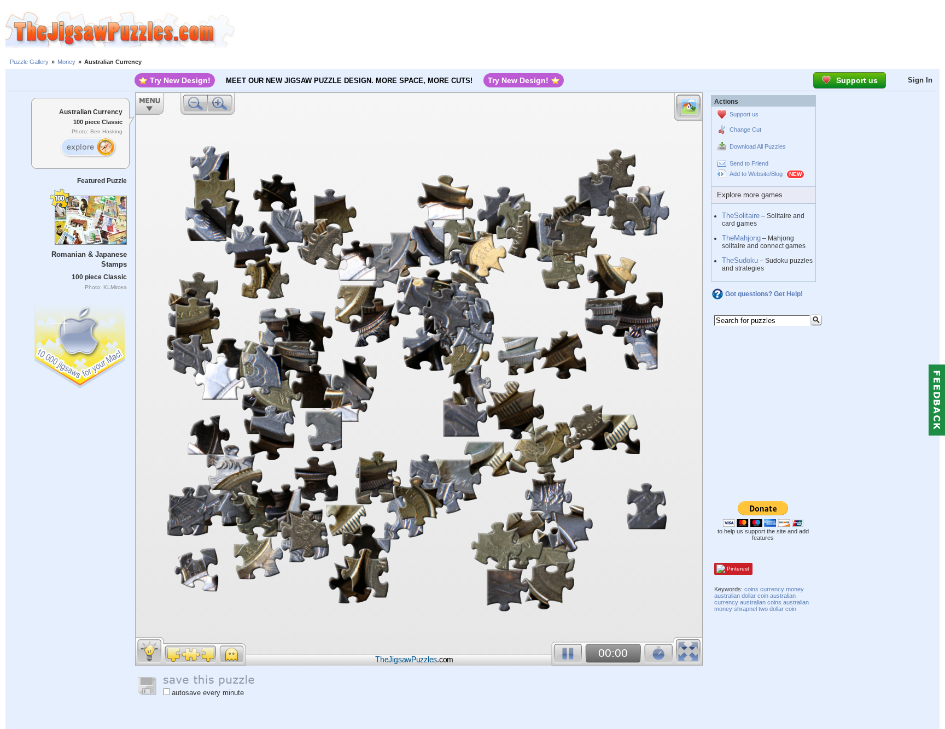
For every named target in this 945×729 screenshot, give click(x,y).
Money (66, 61)
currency (772, 589)
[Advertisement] (590, 30)
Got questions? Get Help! (764, 294)
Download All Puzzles (758, 146)
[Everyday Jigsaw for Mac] (80, 344)
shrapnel (745, 608)
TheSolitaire (741, 215)
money (795, 589)
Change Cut (745, 129)
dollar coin (755, 595)
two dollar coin (777, 608)
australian (727, 595)
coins (751, 589)
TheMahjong (741, 238)
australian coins (760, 602)
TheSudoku (740, 260)
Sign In (920, 80)
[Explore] (88, 147)
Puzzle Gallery (29, 61)
